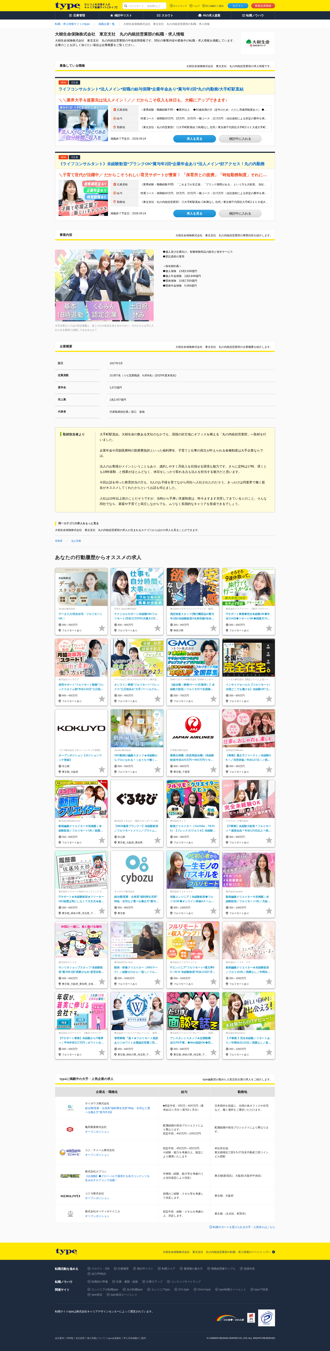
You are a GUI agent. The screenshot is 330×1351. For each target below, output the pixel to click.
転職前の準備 (100, 1281)
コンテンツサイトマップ (186, 1281)
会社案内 (59, 1338)
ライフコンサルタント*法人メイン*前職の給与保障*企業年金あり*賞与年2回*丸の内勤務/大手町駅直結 (151, 89)
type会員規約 (114, 1338)
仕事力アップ (154, 1281)
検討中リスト (145, 1268)
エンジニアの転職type (105, 1289)
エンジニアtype (160, 1289)
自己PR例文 (99, 1273)
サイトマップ (180, 6)
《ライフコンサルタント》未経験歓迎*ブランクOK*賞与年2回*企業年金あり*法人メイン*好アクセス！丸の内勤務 (162, 164)
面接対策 (249, 1268)
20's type (183, 1289)
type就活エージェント (124, 1294)
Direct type (204, 1289)
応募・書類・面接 (127, 1281)
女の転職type (135, 1289)
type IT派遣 (261, 1289)
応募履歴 (123, 1268)
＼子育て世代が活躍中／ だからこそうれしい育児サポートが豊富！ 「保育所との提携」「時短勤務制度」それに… (163, 175)
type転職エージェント (232, 1289)
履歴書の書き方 (193, 1268)
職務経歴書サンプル (223, 1268)
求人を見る (194, 138)
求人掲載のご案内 (215, 6)
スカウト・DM (100, 1268)
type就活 (97, 1294)
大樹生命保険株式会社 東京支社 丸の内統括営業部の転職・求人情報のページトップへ (217, 1252)
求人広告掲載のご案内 (134, 1338)
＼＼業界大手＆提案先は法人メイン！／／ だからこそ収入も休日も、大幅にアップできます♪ (143, 100)
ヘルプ (196, 6)
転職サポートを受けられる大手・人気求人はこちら (244, 1227)
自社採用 (80, 1338)
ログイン (238, 5)
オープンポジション (97, 1131)
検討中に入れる (240, 138)
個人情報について (96, 1338)
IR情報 (69, 1338)
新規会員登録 (263, 5)
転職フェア (168, 1268)
